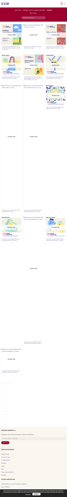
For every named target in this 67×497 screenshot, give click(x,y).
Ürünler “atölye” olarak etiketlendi (34, 10)
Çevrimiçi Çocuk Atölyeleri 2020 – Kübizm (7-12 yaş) (33, 47)
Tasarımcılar (4, 414)
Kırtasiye (3, 397)
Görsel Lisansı (5, 418)
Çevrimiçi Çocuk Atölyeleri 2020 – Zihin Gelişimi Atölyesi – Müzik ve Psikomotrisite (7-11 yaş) (33, 78)
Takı (2, 403)
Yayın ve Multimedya (7, 406)
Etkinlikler (3, 423)
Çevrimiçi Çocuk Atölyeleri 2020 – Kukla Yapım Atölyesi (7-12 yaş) (33, 342)
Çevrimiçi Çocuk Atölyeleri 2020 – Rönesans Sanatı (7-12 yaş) (11, 77)
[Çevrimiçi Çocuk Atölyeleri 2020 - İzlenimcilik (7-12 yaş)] (11, 146)
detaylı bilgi (27, 494)
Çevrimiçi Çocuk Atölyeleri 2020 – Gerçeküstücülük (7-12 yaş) (55, 77)
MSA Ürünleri (4, 409)
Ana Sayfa (18, 10)
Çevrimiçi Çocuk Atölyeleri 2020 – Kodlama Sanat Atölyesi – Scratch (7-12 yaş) (11, 48)
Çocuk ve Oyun (5, 391)
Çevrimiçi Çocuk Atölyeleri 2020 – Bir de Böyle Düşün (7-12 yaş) (33, 210)
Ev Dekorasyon (5, 394)
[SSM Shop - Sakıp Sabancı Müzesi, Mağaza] (8, 3)
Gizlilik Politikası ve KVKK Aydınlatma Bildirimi (14, 484)
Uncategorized (5, 412)
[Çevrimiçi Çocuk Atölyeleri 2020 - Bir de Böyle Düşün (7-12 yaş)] (33, 146)
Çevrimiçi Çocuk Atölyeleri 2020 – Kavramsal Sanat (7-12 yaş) (11, 239)
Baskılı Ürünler (5, 388)
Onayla (36, 494)
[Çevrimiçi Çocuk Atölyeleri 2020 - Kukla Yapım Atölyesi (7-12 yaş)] (33, 278)
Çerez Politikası (5, 487)
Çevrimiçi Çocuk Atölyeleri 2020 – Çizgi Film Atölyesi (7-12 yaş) (11, 371)
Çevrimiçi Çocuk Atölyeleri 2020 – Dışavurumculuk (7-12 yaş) (55, 107)
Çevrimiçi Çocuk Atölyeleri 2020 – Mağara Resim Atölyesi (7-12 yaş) (55, 47)
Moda (3, 400)
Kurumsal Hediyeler (7, 420)
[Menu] (65, 4)
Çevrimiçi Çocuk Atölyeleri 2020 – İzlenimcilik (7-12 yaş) (11, 210)
